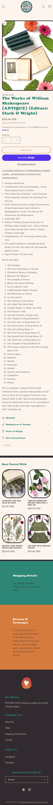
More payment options (26, 164)
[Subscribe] (45, 779)
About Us (9, 722)
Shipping (5, 123)
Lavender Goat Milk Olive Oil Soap (11, 502)
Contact (8, 740)
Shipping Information (15, 734)
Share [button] (8, 445)
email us (24, 640)
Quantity (6, 135)
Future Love (14, 802)
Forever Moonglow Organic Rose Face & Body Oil (37, 503)
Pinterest (9, 762)
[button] (3, 7)
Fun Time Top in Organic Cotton (39, 547)
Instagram (10, 756)
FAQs (7, 728)
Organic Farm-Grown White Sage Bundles (12, 547)
